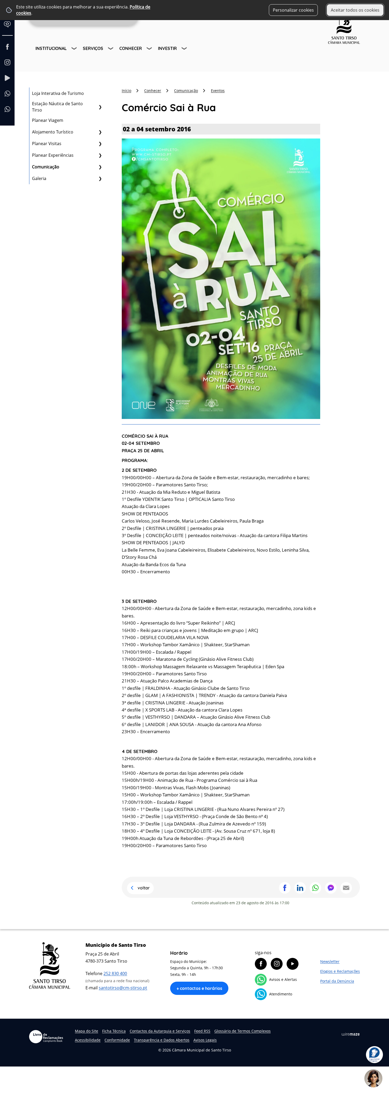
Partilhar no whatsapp (315, 888)
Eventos (218, 90)
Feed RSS (202, 1030)
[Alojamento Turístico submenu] (100, 132)
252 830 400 (115, 973)
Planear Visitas (46, 143)
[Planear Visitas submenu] (100, 143)
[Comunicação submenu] (100, 167)
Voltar (144, 887)
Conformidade (117, 1039)
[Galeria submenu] (100, 178)
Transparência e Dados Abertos (161, 1039)
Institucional (51, 48)
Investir (167, 48)
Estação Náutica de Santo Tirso (57, 107)
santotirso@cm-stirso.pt (123, 988)
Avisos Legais (205, 1039)
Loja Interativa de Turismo (58, 93)
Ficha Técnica (114, 1030)
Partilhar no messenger (331, 888)
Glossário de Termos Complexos (242, 1030)
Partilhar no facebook (285, 888)
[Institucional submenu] (74, 49)
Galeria (39, 178)
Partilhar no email (346, 888)
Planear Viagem (47, 120)
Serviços (93, 48)
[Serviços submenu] (111, 49)
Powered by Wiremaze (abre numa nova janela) (350, 1034)
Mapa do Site (86, 1030)
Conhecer (130, 48)
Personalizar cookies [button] (293, 10)
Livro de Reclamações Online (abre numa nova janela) (46, 1036)
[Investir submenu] (185, 49)
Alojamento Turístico (52, 132)
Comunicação (45, 167)
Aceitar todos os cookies (355, 10)
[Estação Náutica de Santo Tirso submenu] (100, 106)
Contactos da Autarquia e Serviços (160, 1030)
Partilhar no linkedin (300, 888)
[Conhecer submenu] (150, 49)
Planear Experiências (53, 155)
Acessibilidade (88, 1039)
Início (126, 90)
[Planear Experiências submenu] (100, 155)
